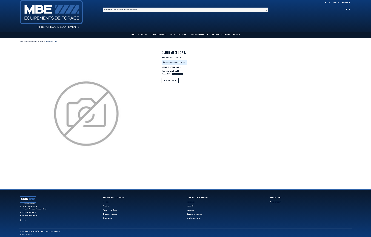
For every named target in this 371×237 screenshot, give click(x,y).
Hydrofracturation (221, 35)
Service (236, 35)
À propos (336, 2)
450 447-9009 (27, 212)
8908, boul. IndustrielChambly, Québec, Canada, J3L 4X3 (34, 208)
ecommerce (29, 234)
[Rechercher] (265, 10)
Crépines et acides (178, 35)
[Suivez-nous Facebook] (21, 220)
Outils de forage (158, 35)
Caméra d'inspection (199, 35)
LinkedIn (329, 2)
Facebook (325, 2)
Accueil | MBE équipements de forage (31, 41)
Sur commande (178, 74)
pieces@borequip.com (30, 215)
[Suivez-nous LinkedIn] (25, 220)
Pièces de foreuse (139, 35)
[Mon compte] (347, 9)
